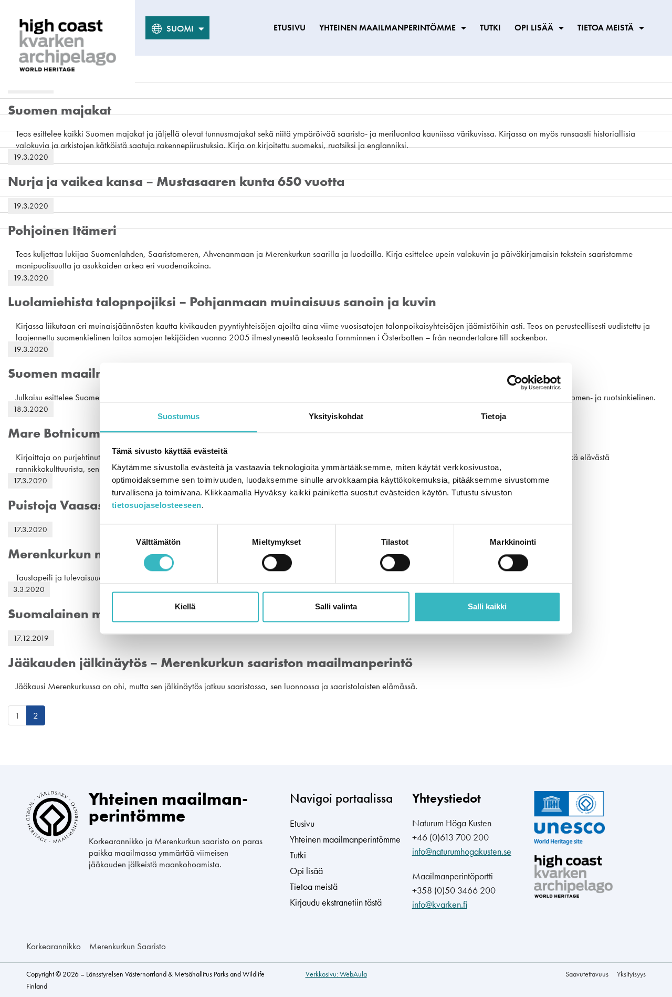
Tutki (490, 27)
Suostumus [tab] (179, 416)
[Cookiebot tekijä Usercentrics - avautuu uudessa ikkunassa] (515, 382)
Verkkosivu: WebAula (336, 974)
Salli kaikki (487, 606)
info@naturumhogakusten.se (461, 851)
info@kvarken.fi (439, 904)
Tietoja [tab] (493, 416)
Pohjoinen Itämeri (62, 230)
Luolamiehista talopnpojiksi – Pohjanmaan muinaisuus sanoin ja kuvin (222, 301)
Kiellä (185, 606)
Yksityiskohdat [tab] (336, 416)
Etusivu (290, 27)
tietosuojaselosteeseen (157, 505)
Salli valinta (336, 606)
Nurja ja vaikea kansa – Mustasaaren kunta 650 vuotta (176, 181)
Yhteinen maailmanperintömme (387, 27)
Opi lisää (533, 27)
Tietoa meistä (606, 27)
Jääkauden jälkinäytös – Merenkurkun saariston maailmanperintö (210, 662)
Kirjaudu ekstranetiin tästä (336, 902)
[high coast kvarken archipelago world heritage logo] (67, 45)
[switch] (277, 563)
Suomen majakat (59, 110)
